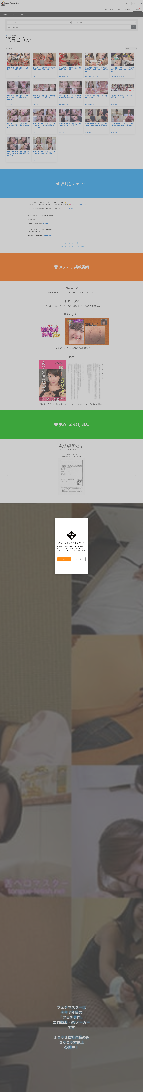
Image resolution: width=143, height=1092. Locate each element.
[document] (71, 546)
